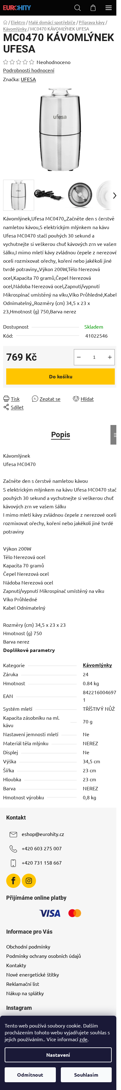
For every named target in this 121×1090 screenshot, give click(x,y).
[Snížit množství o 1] (78, 357)
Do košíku (60, 376)
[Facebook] (13, 881)
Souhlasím (86, 1074)
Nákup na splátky (25, 993)
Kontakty (16, 965)
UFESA (28, 79)
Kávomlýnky (97, 665)
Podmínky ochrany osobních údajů (43, 956)
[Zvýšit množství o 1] (109, 357)
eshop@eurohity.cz (43, 834)
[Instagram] (29, 881)
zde (83, 1039)
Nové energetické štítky (32, 974)
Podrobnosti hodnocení (28, 70)
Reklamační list (22, 984)
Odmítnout (30, 1074)
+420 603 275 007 (42, 848)
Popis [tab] (60, 434)
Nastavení (58, 1054)
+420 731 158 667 (42, 862)
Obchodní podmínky (28, 946)
